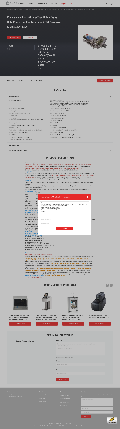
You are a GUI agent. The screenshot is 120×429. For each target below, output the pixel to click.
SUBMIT (64, 228)
